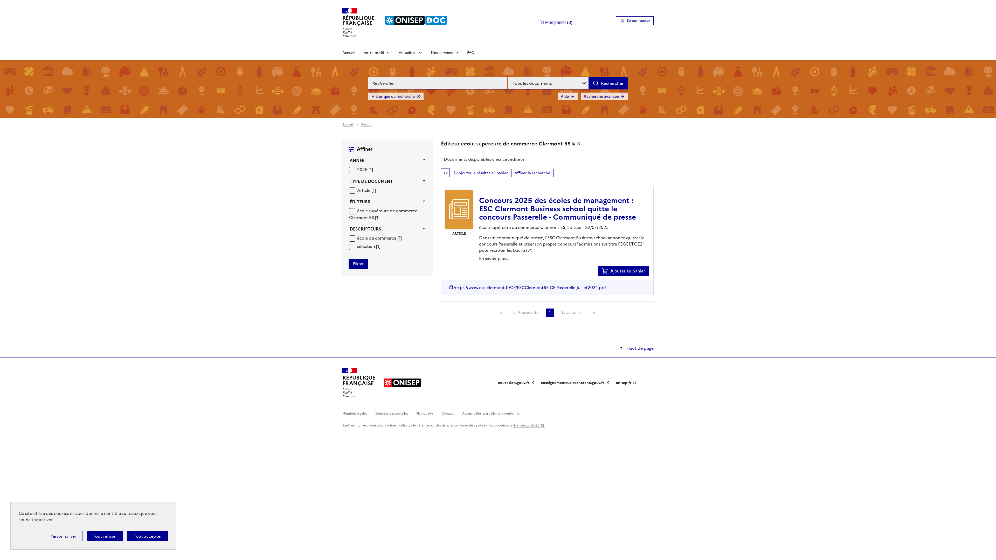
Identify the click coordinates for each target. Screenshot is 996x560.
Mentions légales (355, 413)
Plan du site (425, 413)
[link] (501, 313)
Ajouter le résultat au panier (483, 173)
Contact (448, 413)
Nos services (442, 52)
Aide (565, 96)
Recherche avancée (601, 96)
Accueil (348, 52)
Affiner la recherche (532, 173)
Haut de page (639, 348)
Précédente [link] (528, 312)
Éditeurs (360, 202)
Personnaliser (63, 536)
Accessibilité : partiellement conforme (490, 413)
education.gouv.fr (513, 383)
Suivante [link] (568, 312)
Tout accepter (148, 536)
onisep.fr (624, 383)
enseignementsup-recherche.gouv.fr (572, 383)
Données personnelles (392, 413)
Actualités (407, 52)
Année (357, 160)
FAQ (470, 52)
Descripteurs (365, 229)
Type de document (371, 181)
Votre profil (374, 52)
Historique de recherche (393, 96)
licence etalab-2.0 (526, 425)
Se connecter (638, 20)
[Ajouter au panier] (606, 271)
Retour (366, 124)
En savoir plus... (494, 258)
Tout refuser (105, 536)
